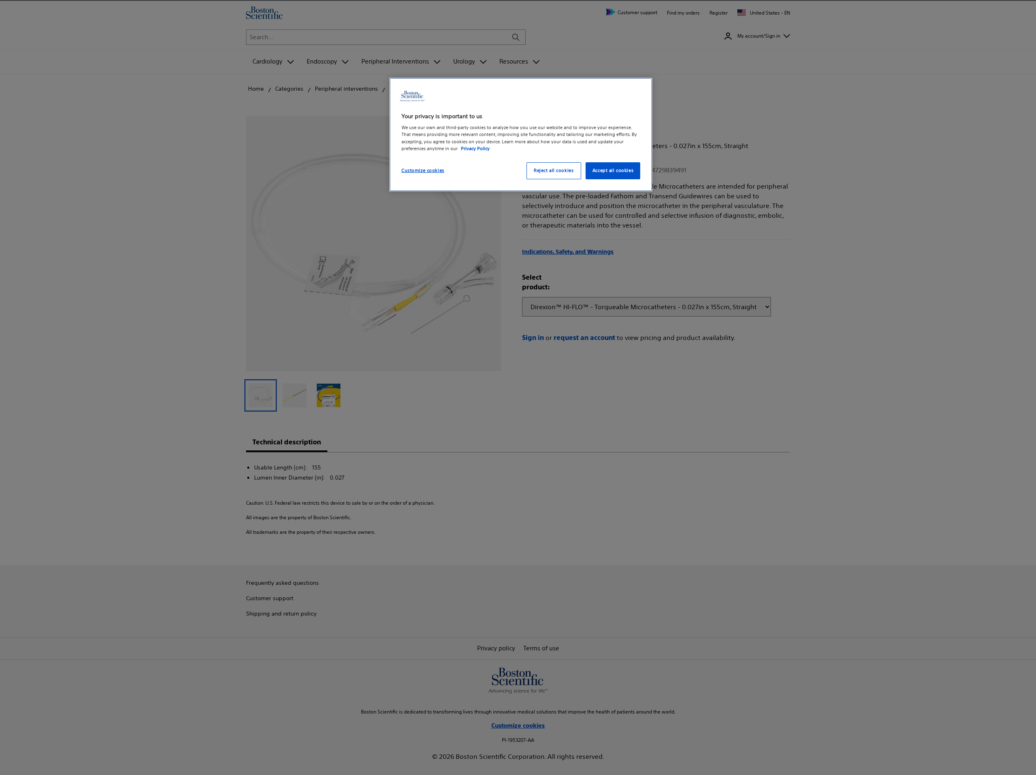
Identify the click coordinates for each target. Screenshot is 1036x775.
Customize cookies (422, 170)
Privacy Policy (475, 148)
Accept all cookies (612, 170)
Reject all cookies (553, 170)
